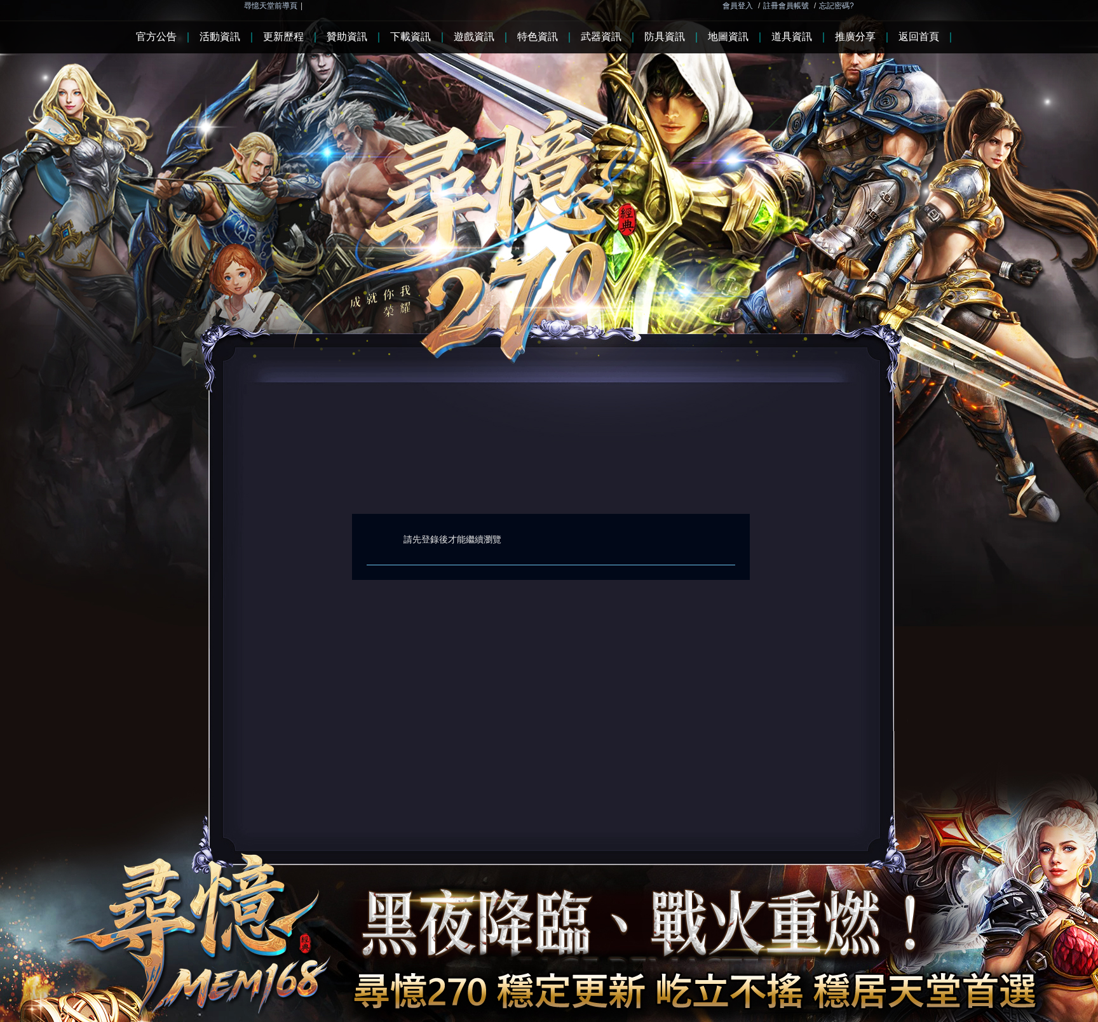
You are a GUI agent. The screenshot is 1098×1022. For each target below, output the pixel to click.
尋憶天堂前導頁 (270, 5)
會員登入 (737, 5)
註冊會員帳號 (786, 5)
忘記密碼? (836, 5)
